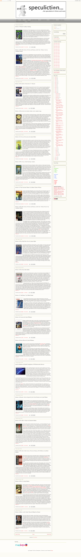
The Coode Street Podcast (36, 486)
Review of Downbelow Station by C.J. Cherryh (59, 105)
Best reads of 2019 (57, 52)
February (57, 154)
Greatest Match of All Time (58, 192)
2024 (56, 79)
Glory (38, 69)
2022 (56, 82)
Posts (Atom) (35, 537)
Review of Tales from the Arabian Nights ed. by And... (59, 107)
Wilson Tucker (28, 487)
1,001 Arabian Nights (44, 61)
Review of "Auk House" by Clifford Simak (24, 295)
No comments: (26, 78)
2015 (56, 91)
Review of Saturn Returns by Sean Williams (59, 129)
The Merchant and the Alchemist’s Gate (37, 60)
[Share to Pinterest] (35, 47)
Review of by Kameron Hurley (26, 420)
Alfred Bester (38, 487)
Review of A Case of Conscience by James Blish (59, 110)
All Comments (57, 28)
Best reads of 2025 (57, 43)
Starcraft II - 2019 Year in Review (59, 190)
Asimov (26, 492)
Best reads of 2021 (57, 49)
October (57, 96)
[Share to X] (33, 47)
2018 (56, 87)
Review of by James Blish (26, 137)
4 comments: (26, 108)
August (57, 98)
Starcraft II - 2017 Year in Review (59, 187)
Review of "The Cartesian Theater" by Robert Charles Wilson (28, 187)
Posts (56, 27)
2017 (56, 88)
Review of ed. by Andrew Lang (28, 111)
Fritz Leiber (24, 487)
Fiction (27, 19)
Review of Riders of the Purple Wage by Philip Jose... (59, 145)
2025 (56, 78)
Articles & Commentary (20, 21)
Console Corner (44, 19)
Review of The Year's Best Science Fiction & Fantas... (59, 140)
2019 (56, 86)
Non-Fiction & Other (34, 19)
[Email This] (31, 47)
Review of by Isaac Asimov (25, 161)
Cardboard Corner (52, 19)
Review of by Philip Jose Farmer (28, 512)
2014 (56, 92)
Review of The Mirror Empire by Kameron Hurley (59, 138)
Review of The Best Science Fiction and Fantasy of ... (59, 103)
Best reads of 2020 (57, 50)
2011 (56, 159)
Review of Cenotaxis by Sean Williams (59, 127)
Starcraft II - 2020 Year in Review (59, 191)
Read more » (17, 76)
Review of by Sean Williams (24, 317)
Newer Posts (18, 534)
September (57, 97)
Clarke (28, 492)
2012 (56, 158)
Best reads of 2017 (57, 55)
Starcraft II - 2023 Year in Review (59, 194)
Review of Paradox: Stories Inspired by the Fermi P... (59, 135)
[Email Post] (29, 78)
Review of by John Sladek (22, 269)
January (57, 155)
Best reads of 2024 (57, 44)
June (56, 149)
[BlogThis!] (32, 47)
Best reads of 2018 (57, 53)
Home (17, 19)
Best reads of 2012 (57, 62)
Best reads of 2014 (57, 59)
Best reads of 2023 (57, 46)
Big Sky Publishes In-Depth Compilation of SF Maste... (59, 132)
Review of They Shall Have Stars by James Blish (59, 121)
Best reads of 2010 (57, 65)
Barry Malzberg (29, 485)
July (56, 147)
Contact (28, 21)
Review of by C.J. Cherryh (25, 83)
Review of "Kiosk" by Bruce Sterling (23, 26)
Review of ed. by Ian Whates (32, 397)
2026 (56, 77)
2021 (56, 83)
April (56, 151)
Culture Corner (61, 19)
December (57, 93)
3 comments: (26, 506)
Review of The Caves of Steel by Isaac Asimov (59, 113)
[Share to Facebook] (34, 47)
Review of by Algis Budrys (22, 481)
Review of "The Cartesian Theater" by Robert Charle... (59, 115)
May (56, 150)
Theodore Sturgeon (43, 487)
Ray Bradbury (33, 487)
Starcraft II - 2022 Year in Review (59, 193)
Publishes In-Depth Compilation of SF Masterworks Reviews (30, 364)
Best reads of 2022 (57, 47)
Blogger (52, 550)
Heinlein (32, 492)
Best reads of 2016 (57, 56)
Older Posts (49, 534)
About (22, 19)
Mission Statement (56, 72)
